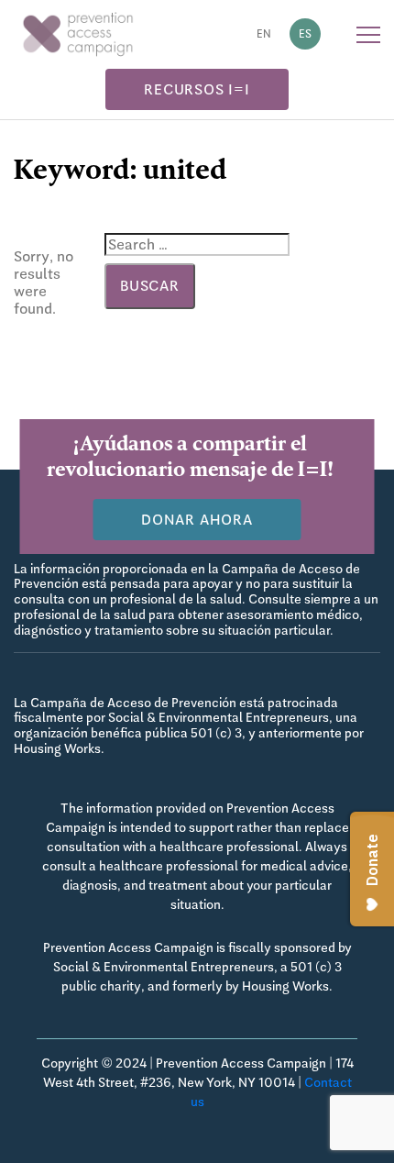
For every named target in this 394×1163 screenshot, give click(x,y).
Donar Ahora (197, 519)
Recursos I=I (197, 89)
